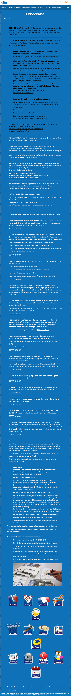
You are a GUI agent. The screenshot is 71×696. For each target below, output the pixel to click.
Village (17, 7)
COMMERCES (25, 7)
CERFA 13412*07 (15, 434)
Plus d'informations (43, 695)
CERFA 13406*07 (15, 255)
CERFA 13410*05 (15, 228)
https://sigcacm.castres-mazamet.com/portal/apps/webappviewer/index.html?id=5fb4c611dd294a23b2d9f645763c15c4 (28, 175)
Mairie (10, 7)
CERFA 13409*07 (15, 279)
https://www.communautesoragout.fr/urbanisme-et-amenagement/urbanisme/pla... (26, 130)
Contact (66, 7)
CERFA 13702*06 (43, 330)
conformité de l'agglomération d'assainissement (30, 187)
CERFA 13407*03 (15, 404)
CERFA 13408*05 (15, 416)
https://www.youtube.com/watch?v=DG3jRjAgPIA (30, 118)
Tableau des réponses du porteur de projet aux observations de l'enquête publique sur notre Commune (35, 139)
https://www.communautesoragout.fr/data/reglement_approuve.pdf (31, 205)
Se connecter (11, 691)
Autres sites (39, 687)
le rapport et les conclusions (32, 146)
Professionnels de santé (40, 7)
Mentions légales (19, 687)
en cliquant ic (31, 157)
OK (69, 693)
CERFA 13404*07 (15, 369)
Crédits (30, 687)
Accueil (4, 7)
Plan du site (49, 687)
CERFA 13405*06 (15, 393)
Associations (56, 7)
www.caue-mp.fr (54, 511)
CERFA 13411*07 (15, 313)
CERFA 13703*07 (15, 350)
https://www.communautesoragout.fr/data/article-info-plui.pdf (35, 198)
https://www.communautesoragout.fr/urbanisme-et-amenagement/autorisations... (30, 91)
